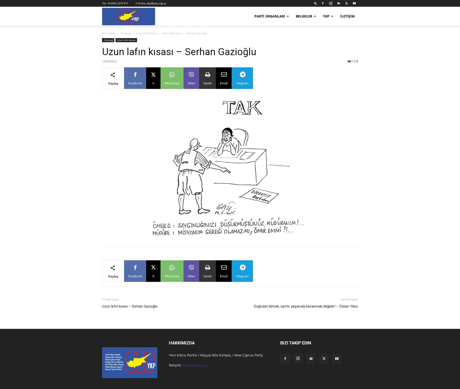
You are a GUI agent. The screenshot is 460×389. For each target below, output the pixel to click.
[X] (346, 3)
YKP (326, 16)
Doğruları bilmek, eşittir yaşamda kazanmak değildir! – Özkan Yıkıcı (306, 306)
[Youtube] (354, 3)
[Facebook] (322, 3)
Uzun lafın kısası (146, 33)
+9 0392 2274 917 (117, 3)
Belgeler (304, 16)
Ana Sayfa (108, 33)
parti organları (269, 16)
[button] (315, 3)
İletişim (347, 16)
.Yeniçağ (125, 33)
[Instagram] (330, 3)
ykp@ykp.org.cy (156, 3)
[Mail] (338, 3)
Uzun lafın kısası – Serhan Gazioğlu (129, 306)
